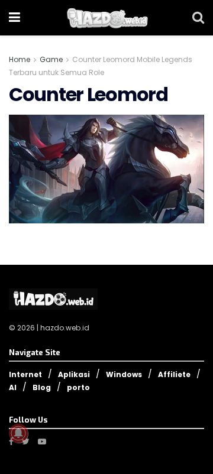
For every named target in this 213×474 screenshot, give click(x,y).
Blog (42, 387)
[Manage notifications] (18, 433)
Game (51, 59)
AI (13, 387)
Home (19, 59)
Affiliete (174, 374)
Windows (124, 374)
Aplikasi (74, 374)
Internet (25, 374)
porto (78, 387)
